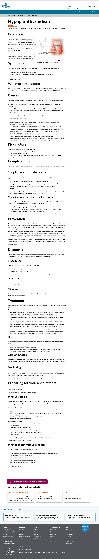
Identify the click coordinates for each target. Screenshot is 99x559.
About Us (94, 11)
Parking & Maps (54, 531)
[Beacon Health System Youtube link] (27, 549)
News (67, 527)
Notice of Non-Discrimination (58, 552)
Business (36, 534)
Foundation (21, 529)
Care (51, 541)
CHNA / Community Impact (25, 536)
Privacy (52, 538)
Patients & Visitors (79, 11)
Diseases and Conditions (22, 15)
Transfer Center (38, 536)
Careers (65, 11)
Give (55, 11)
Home (9, 15)
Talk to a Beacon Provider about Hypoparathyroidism (28, 481)
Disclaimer (21, 552)
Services (29, 11)
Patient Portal (53, 529)
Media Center (69, 543)
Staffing (5, 527)
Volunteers (21, 531)
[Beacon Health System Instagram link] (22, 549)
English (10, 26)
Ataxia (66, 492)
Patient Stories (69, 534)
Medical (36, 529)
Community (22, 527)
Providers (5, 11)
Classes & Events (70, 541)
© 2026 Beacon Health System (26, 546)
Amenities (52, 536)
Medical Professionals (8, 536)
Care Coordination (23, 538)
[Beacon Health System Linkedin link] (30, 549)
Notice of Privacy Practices (30, 552)
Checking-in (53, 534)
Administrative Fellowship (9, 543)
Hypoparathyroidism (42, 492)
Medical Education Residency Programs (9, 533)
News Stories (69, 529)
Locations (17, 11)
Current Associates (7, 529)
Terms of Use (11, 472)
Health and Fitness (38, 531)
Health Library (42, 11)
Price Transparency (38, 538)
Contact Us (41, 546)
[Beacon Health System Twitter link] (24, 549)
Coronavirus (68, 536)
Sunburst (21, 534)
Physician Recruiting (7, 541)
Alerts (67, 531)
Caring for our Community (72, 538)
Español (17, 26)
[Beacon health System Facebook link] (19, 549)
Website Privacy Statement (44, 552)
